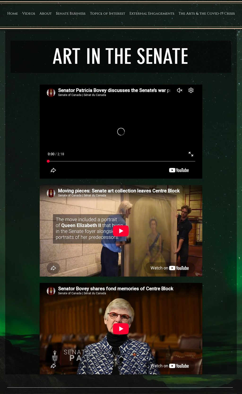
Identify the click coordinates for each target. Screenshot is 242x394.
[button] (45, 14)
